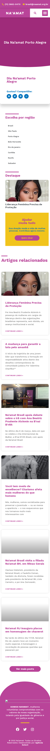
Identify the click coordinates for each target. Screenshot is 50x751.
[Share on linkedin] (20, 96)
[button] (45, 13)
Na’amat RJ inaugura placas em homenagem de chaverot (24, 630)
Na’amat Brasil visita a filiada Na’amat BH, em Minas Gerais (24, 562)
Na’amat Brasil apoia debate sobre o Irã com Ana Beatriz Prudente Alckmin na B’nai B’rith (23, 419)
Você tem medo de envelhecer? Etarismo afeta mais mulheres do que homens (23, 491)
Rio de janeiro (14, 147)
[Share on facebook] (9, 96)
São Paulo (12, 131)
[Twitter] (25, 729)
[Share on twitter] (15, 96)
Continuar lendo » (14, 331)
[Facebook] (17, 729)
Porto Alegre (13, 136)
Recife (11, 158)
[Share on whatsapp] (26, 96)
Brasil (10, 126)
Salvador (12, 163)
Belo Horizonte (14, 142)
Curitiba (11, 153)
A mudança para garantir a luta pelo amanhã (23, 345)
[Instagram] (32, 729)
